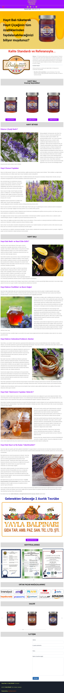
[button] (2, 564)
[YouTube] (36, 6)
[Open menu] (3, 6)
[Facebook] (30, 6)
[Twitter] (33, 6)
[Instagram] (27, 6)
